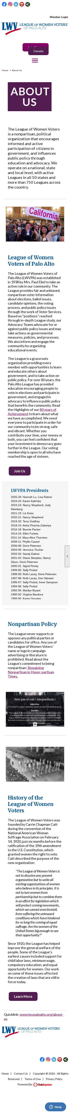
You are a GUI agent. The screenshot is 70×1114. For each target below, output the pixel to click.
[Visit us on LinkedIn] (16, 4)
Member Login (59, 17)
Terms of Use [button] (32, 1079)
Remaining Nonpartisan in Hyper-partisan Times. (31, 672)
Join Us (19, 471)
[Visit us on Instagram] (10, 4)
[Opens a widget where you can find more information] (55, 1107)
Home (5, 70)
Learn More (23, 996)
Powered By (25, 1084)
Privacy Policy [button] (54, 1079)
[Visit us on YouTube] (21, 4)
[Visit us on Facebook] (4, 4)
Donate (38, 51)
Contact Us (21, 1073)
